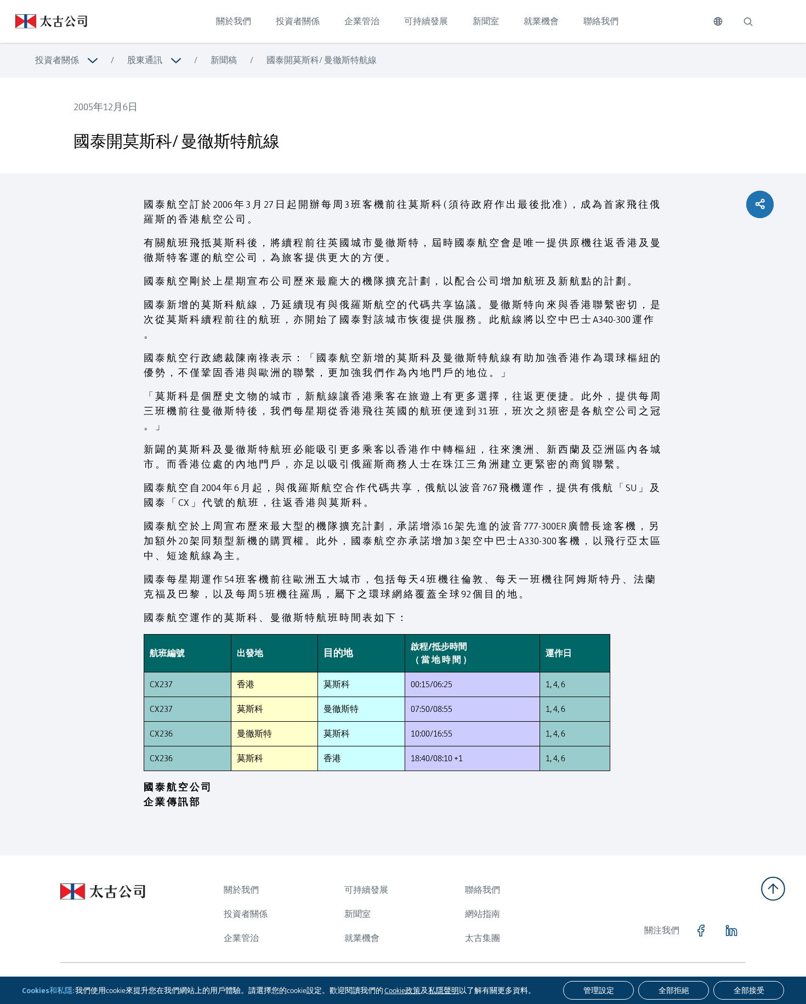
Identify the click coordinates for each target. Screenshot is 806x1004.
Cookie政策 (402, 990)
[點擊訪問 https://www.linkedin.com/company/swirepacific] (731, 930)
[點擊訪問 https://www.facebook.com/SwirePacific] (700, 930)
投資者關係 (298, 21)
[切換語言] (718, 21)
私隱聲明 (443, 990)
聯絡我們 (600, 21)
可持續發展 (426, 21)
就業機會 (541, 21)
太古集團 (482, 938)
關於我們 (233, 21)
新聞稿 (224, 60)
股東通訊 (144, 60)
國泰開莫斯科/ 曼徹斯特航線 (321, 60)
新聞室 (486, 21)
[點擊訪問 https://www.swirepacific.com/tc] (43, 21)
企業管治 (361, 21)
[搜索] (748, 21)
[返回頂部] (773, 889)
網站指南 (482, 914)
